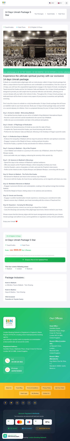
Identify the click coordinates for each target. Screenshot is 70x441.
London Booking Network (37, 437)
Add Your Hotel (59, 388)
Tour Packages (39, 14)
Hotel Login (24, 393)
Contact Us (46, 393)
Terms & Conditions (32, 388)
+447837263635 (16, 371)
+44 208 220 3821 (17, 362)
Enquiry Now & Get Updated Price (36, 259)
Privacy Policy (47, 388)
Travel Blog (19, 388)
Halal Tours (61, 14)
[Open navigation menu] (66, 3)
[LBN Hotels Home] (4, 3)
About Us (8, 388)
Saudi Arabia (51, 14)
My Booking (35, 393)
